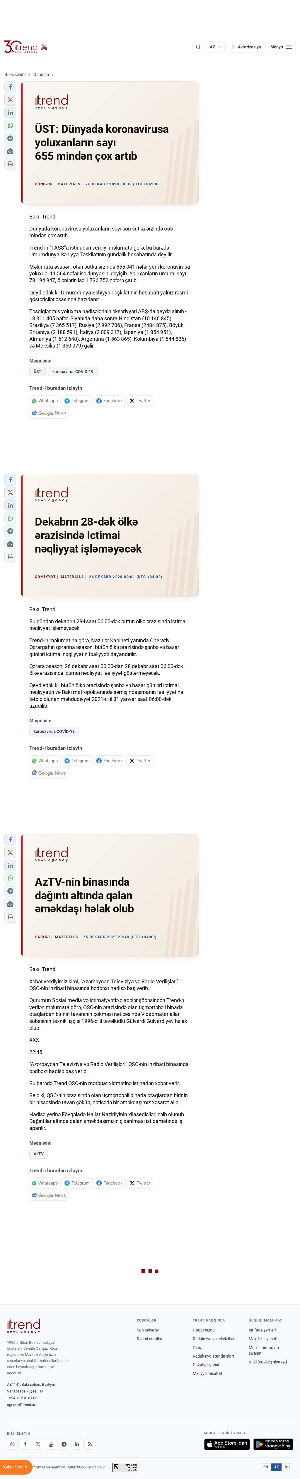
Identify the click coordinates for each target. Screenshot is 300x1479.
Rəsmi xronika (149, 1338)
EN (265, 1467)
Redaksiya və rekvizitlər (214, 1338)
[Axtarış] (198, 47)
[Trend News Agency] (23, 1326)
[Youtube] (51, 1444)
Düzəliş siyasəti (206, 1365)
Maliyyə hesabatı (208, 1373)
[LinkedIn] (76, 1444)
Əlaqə (198, 1347)
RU (287, 1467)
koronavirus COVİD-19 (72, 371)
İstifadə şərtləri (262, 1330)
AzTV (39, 1153)
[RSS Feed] (89, 1444)
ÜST (37, 371)
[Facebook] (25, 1444)
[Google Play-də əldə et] (273, 1444)
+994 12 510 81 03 (22, 1398)
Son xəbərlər (148, 1330)
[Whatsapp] (12, 1444)
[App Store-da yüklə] (227, 1444)
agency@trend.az (21, 1404)
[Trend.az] (26, 46)
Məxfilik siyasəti (263, 1338)
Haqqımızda (204, 1330)
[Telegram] (64, 1444)
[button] (10, 87)
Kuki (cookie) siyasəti (268, 1362)
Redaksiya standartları (213, 1356)
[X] (38, 1444)
